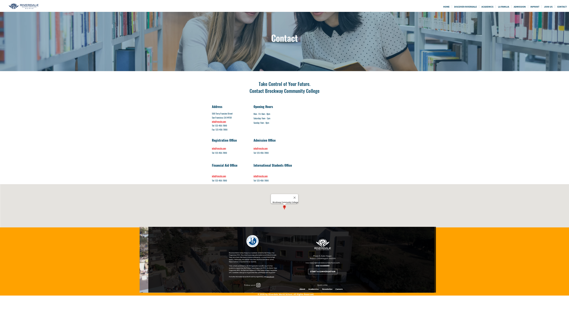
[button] (487, 6)
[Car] (258, 285)
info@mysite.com (219, 121)
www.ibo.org (270, 277)
